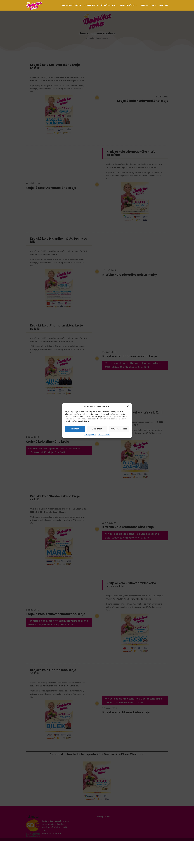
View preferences (118, 428)
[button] (127, 406)
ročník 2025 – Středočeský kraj (100, 5)
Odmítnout (97, 428)
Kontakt (163, 5)
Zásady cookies (90, 434)
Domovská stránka (71, 5)
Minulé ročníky (127, 5)
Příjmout (75, 428)
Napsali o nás (148, 5)
